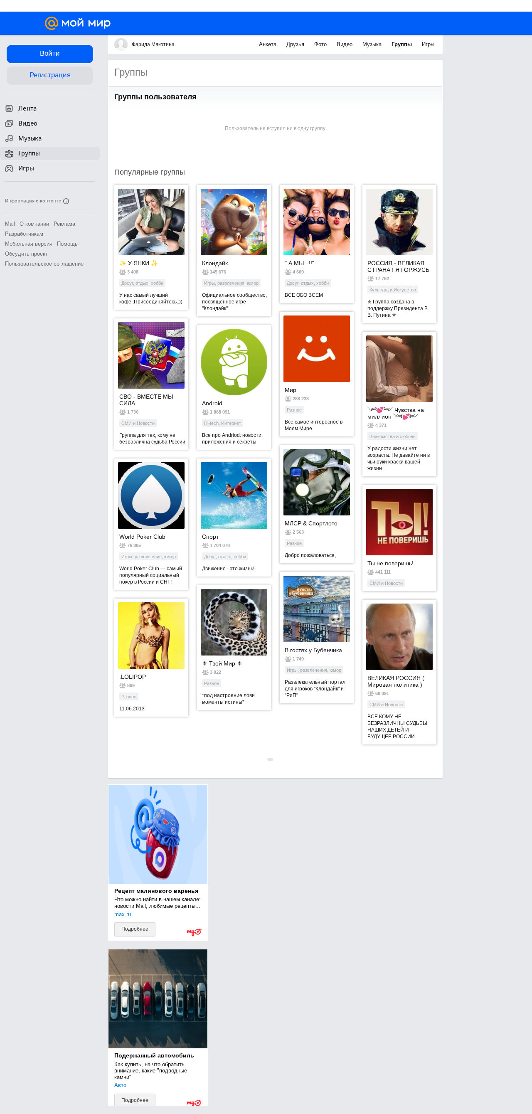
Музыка (372, 44)
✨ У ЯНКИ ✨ (138, 263)
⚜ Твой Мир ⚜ (222, 663)
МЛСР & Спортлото (311, 523)
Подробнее (134, 929)
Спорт (210, 536)
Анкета (268, 44)
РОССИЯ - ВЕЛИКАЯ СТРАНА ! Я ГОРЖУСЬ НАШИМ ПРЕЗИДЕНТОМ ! (398, 266)
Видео (345, 44)
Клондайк (215, 263)
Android (212, 403)
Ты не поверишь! (390, 563)
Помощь (67, 244)
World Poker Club (142, 536)
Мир (290, 390)
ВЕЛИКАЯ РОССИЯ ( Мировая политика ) (395, 681)
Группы (403, 44)
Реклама (64, 224)
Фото (321, 44)
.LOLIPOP (132, 676)
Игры (428, 44)
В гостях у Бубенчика (313, 650)
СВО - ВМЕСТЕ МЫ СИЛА (146, 400)
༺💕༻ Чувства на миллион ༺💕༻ (395, 413)
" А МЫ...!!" (299, 263)
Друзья (296, 44)
